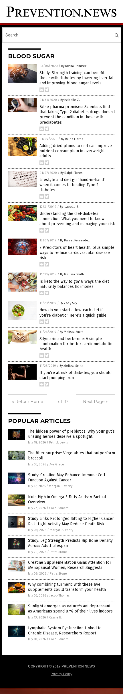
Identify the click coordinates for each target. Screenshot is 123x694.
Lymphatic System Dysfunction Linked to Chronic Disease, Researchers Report (65, 631)
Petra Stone (58, 552)
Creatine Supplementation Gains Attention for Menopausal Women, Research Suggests (69, 565)
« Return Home (27, 401)
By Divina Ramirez (74, 66)
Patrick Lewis (58, 442)
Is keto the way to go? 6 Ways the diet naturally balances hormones (74, 284)
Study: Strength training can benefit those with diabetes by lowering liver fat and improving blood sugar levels (76, 78)
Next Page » (95, 401)
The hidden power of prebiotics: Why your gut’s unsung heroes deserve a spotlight (71, 434)
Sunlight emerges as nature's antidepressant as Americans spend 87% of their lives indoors (70, 609)
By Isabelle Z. (70, 100)
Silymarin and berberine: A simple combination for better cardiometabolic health (75, 343)
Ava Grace (56, 464)
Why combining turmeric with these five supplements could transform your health (67, 587)
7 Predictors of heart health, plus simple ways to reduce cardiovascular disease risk (76, 252)
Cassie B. (55, 617)
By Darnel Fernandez (75, 240)
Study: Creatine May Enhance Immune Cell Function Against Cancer (66, 478)
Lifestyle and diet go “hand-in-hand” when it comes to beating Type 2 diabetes (72, 184)
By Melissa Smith (72, 274)
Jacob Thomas (59, 595)
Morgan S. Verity (60, 486)
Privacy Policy (61, 674)
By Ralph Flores (72, 139)
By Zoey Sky (68, 303)
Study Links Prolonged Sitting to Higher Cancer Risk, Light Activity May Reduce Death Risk (71, 521)
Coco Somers (58, 508)
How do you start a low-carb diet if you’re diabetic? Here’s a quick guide (72, 313)
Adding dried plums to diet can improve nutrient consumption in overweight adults (75, 150)
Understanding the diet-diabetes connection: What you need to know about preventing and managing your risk (77, 218)
